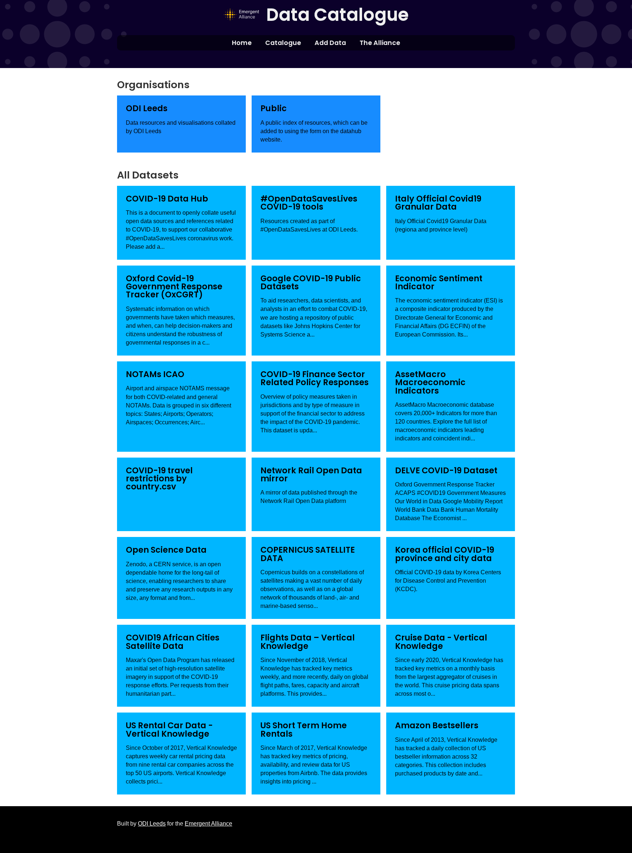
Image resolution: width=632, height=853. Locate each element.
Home (242, 42)
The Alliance (380, 42)
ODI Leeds (152, 823)
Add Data (330, 42)
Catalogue (283, 42)
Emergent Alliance (208, 823)
